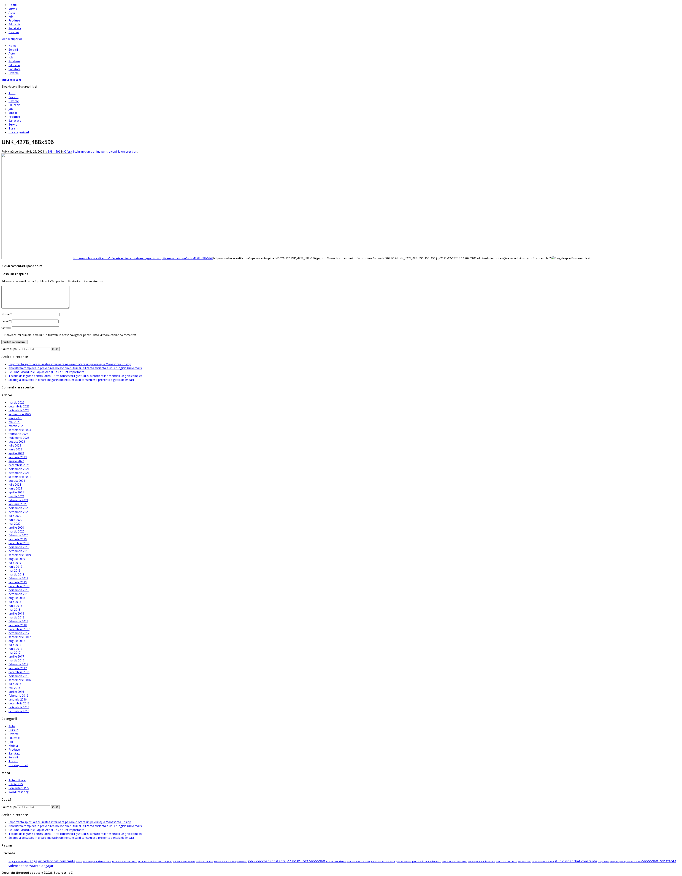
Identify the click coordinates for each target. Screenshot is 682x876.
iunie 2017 (15, 649)
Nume (6, 314)
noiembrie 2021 (19, 469)
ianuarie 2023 (18, 457)
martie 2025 (16, 426)
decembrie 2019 (19, 543)
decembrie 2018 (19, 586)
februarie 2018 (18, 621)
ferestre (79, 861)
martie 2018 (16, 617)
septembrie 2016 (20, 680)
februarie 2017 (18, 664)
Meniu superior (11, 39)
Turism (13, 128)
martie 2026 (16, 402)
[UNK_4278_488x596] (36, 258)
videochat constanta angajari (31, 865)
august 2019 (17, 559)
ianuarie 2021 (18, 504)
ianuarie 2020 (18, 539)
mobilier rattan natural (383, 861)
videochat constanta (659, 861)
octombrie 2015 (19, 711)
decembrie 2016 (19, 672)
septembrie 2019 (20, 555)
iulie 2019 (15, 563)
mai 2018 (14, 610)
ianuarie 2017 (18, 668)
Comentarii (19, 788)
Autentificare (17, 780)
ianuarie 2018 (18, 625)
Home (13, 5)
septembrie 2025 (20, 414)
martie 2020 (16, 531)
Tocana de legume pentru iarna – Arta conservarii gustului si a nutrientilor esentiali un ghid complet (75, 376)
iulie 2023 (15, 445)
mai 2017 (14, 653)
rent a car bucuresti (506, 861)
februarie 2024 (18, 434)
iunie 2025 (15, 418)
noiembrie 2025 (19, 410)
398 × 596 (54, 151)
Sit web (6, 328)
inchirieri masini (204, 861)
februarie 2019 (18, 578)
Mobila (13, 113)
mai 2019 (14, 570)
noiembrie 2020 (19, 508)
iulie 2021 (15, 484)
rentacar (471, 861)
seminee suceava (524, 861)
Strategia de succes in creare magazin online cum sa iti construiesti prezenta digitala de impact (71, 380)
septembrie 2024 (20, 430)
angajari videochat (19, 861)
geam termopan (89, 861)
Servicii (13, 9)
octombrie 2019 (19, 551)
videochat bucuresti (634, 861)
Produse (14, 20)
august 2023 (17, 442)
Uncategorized (19, 132)
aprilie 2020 (16, 527)
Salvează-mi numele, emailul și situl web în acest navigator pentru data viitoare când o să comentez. (71, 335)
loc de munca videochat (306, 861)
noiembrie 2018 (19, 590)
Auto (12, 13)
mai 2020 (14, 524)
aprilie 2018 (16, 613)
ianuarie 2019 (18, 582)
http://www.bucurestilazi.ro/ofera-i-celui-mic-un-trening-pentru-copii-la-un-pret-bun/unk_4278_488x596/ (143, 258)
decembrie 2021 (19, 465)
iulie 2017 (15, 645)
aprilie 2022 (16, 461)
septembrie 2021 (20, 477)
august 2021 (17, 481)
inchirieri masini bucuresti (225, 861)
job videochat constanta (267, 861)
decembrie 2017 (19, 629)
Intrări (16, 784)
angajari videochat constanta (52, 861)
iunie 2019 (15, 567)
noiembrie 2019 (19, 547)
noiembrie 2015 (19, 707)
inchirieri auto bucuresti (124, 861)
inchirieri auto (103, 861)
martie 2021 (16, 496)
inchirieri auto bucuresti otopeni (155, 861)
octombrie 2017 (19, 633)
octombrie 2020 (19, 512)
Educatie (14, 24)
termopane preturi (617, 861)
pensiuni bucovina (404, 861)
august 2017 (17, 641)
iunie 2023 (15, 449)
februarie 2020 (18, 535)
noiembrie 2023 (19, 438)
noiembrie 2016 (19, 676)
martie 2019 (16, 574)
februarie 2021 (18, 500)
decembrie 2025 (19, 406)
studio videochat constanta (575, 861)
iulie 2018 (15, 602)
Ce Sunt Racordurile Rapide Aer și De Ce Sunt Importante (46, 372)
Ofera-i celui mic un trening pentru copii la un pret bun (100, 151)
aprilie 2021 (16, 492)
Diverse (14, 32)
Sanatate (15, 28)
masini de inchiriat (336, 861)
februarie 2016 (18, 695)
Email (6, 321)
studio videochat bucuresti (543, 861)
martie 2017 (16, 660)
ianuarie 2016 (18, 699)
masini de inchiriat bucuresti (358, 861)
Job (11, 16)
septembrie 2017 (20, 637)
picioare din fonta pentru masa (454, 861)
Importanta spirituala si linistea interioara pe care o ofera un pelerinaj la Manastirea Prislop (70, 364)
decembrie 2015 (19, 703)
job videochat (241, 861)
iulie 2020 (15, 516)
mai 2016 (14, 688)
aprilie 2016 (16, 692)
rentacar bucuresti (485, 861)
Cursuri (13, 97)
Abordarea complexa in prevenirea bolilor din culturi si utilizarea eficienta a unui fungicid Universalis (75, 368)
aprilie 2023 (16, 453)
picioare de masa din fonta (426, 861)
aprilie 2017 (16, 656)
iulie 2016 (15, 684)
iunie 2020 (15, 520)
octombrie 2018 (19, 594)
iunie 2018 (15, 606)
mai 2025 (14, 422)
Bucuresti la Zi (11, 80)
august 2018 (17, 598)
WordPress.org (19, 792)
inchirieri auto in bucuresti (184, 861)
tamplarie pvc (603, 861)
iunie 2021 (15, 488)
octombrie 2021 (19, 473)
